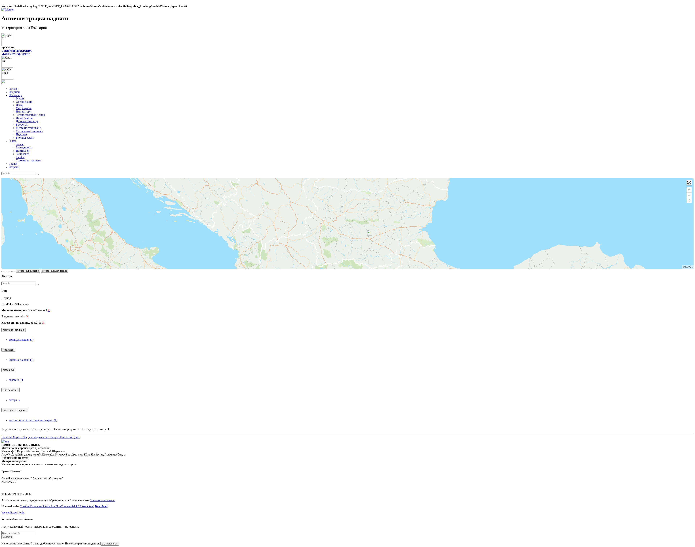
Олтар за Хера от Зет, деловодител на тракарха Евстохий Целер (40, 437)
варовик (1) (16, 379)
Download (101, 506)
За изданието (24, 147)
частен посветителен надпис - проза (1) (33, 420)
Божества (22, 124)
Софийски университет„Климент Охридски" (16, 52)
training (20, 157)
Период (6, 298)
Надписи (14, 91)
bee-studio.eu (9, 512)
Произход (8, 349)
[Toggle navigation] (2, 83)
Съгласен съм (109, 543)
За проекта (22, 153)
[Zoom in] (689, 189)
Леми (19, 105)
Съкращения (23, 108)
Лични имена (24, 118)
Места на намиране (28, 270)
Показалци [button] (15, 95)
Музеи (20, 98)
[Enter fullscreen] (689, 182)
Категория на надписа (15, 410)
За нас (20, 144)
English (13, 163)
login (21, 512)
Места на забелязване (54, 270)
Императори (23, 111)
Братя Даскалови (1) (21, 339)
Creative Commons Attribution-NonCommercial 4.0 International (57, 506)
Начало (13, 88)
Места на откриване (28, 127)
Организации (24, 101)
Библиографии (25, 137)
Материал (8, 370)
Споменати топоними (29, 131)
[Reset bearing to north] (689, 200)
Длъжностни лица (27, 121)
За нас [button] (12, 140)
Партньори (23, 150)
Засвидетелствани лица (30, 114)
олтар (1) (14, 400)
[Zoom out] (689, 195)
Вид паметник (10, 390)
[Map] (347, 223)
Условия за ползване (28, 160)
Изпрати (7, 537)
